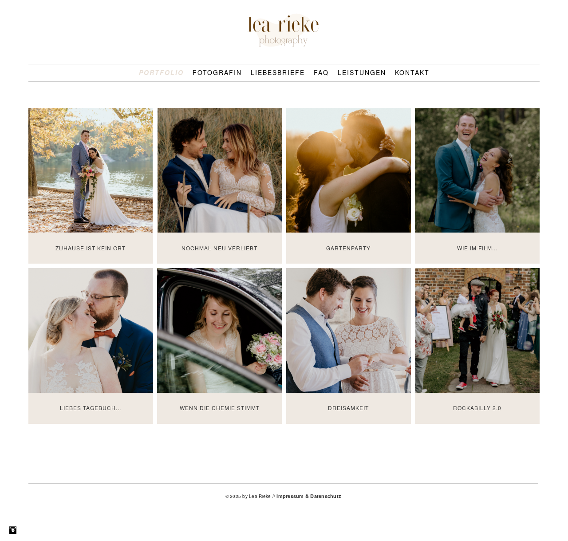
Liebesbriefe (278, 72)
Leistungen (362, 72)
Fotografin (217, 72)
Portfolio (161, 72)
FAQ (321, 72)
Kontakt (412, 72)
